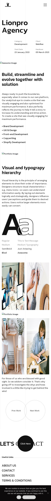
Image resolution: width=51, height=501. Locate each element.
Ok (19, 497)
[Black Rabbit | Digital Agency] (8, 4)
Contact (8, 471)
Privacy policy (29, 497)
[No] (48, 493)
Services (8, 476)
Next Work (34, 410)
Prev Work (16, 410)
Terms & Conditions (17, 481)
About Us (9, 466)
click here (25, 443)
